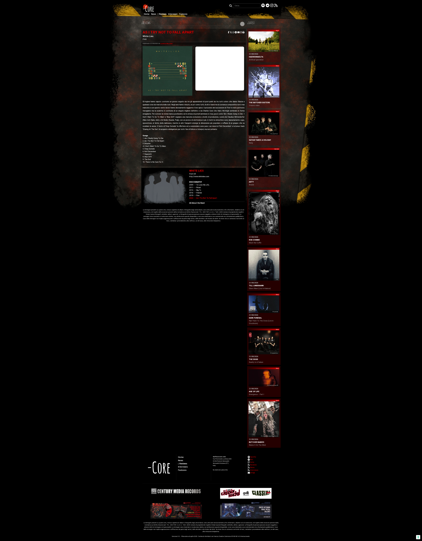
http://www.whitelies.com (199, 176)
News (153, 14)
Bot (251, 459)
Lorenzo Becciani (166, 43)
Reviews (162, 14)
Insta (252, 462)
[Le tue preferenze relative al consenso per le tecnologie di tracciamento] (418, 537)
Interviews (173, 14)
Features (183, 14)
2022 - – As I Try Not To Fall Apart (203, 198)
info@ (252, 473)
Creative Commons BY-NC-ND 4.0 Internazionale (234, 536)
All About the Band (197, 203)
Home (147, 14)
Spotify (253, 457)
